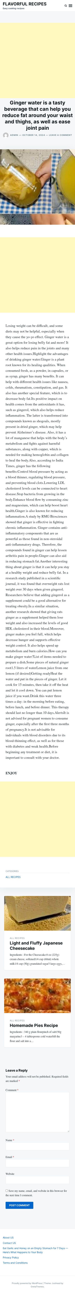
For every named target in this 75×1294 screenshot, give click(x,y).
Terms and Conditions (15, 1262)
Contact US (9, 1242)
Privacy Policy (11, 1257)
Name (10, 1140)
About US (8, 1237)
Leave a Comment (60, 135)
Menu (70, 5)
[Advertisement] (37, 60)
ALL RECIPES (13, 876)
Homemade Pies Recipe (34, 1025)
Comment (12, 1090)
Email (10, 1157)
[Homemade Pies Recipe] (37, 996)
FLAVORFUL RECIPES (25, 3)
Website (10, 1174)
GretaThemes (37, 1286)
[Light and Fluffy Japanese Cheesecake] (37, 913)
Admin (14, 135)
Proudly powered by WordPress (27, 1283)
